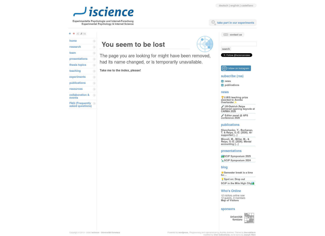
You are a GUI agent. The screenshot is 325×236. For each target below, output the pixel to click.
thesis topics (77, 65)
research (75, 47)
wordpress (183, 232)
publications (77, 83)
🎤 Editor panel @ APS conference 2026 (234, 116)
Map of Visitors (230, 200)
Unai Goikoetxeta (222, 234)
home (73, 41)
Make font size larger (84, 33)
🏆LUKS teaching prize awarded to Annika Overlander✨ (234, 99)
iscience (95, 232)
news (228, 81)
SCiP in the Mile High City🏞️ (237, 183)
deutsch (223, 5)
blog (224, 167)
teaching (75, 71)
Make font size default (81, 33)
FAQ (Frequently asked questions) (80, 104)
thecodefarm (250, 232)
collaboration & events (79, 96)
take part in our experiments (235, 22)
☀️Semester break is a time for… (237, 174)
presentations (78, 59)
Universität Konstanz (110, 232)
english (234, 5)
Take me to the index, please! (120, 70)
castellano (247, 5)
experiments (77, 77)
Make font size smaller (77, 33)
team (72, 53)
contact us (236, 34)
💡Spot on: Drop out (233, 179)
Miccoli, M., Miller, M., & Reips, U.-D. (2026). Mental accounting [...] (236, 141)
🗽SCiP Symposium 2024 (236, 160)
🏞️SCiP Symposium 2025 (236, 156)
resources (76, 89)
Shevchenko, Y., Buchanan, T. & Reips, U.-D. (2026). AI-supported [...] (237, 132)
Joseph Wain (250, 234)
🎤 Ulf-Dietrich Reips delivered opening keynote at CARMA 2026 (238, 108)
